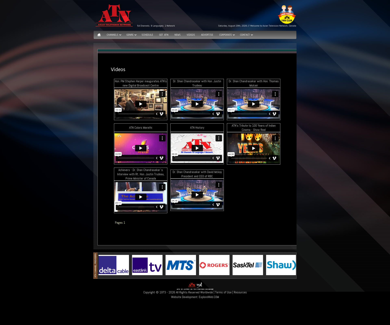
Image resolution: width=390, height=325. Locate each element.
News (177, 35)
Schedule (147, 35)
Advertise (207, 35)
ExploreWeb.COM (209, 297)
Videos (191, 35)
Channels (112, 35)
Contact (245, 35)
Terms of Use (223, 292)
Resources (240, 292)
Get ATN (163, 35)
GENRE (129, 35)
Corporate (225, 35)
